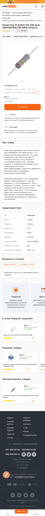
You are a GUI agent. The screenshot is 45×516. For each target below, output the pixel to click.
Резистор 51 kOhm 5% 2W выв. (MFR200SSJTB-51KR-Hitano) (21, 396)
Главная (7, 12)
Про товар (6, 36)
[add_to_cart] (33, 338)
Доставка (13, 127)
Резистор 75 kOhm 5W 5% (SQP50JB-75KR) (17, 335)
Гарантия (16, 297)
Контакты (27, 424)
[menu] (42, 6)
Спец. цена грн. (11, 99)
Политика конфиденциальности (22, 506)
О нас (25, 428)
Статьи (10, 438)
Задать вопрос (10, 264)
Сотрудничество (30, 435)
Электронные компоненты (22, 12)
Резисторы (6, 18)
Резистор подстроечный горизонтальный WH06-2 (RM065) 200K (20, 365)
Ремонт (26, 431)
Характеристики (20, 36)
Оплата (12, 114)
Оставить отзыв (27, 264)
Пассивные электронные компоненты (16, 15)
